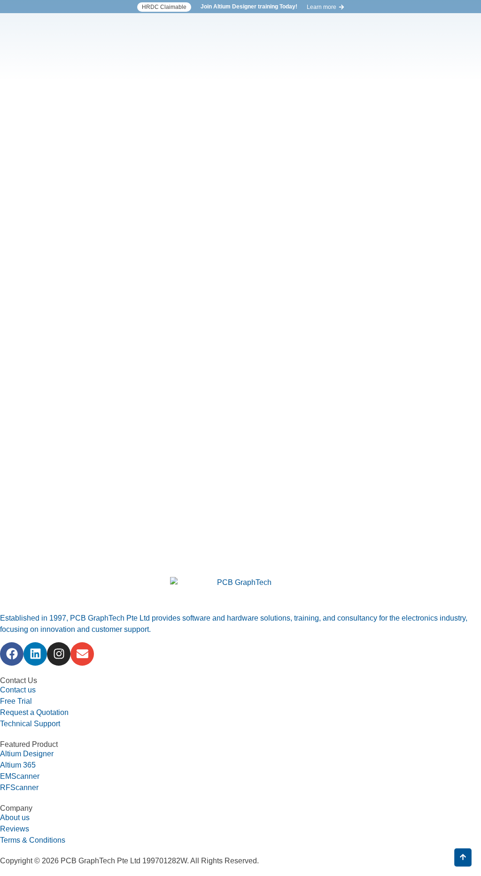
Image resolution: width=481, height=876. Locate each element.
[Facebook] (11, 654)
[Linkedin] (35, 654)
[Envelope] (82, 654)
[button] (164, 7)
